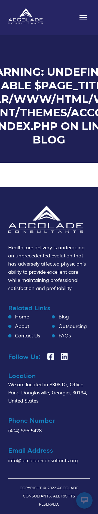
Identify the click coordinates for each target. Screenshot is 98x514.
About (22, 326)
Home (22, 317)
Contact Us (27, 336)
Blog (64, 317)
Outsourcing (73, 326)
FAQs (65, 336)
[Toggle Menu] (83, 17)
